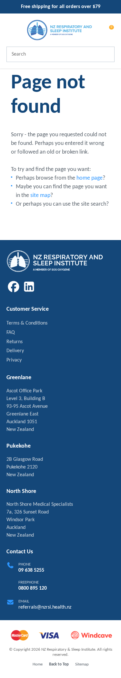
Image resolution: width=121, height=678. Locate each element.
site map (40, 195)
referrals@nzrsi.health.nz (44, 607)
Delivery (15, 350)
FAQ (10, 332)
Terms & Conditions (26, 323)
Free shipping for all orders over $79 (60, 6)
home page (89, 178)
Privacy (14, 360)
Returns (14, 341)
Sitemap (82, 664)
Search (107, 54)
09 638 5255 (31, 570)
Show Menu (10, 29)
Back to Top (59, 664)
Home (38, 664)
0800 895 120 (32, 588)
